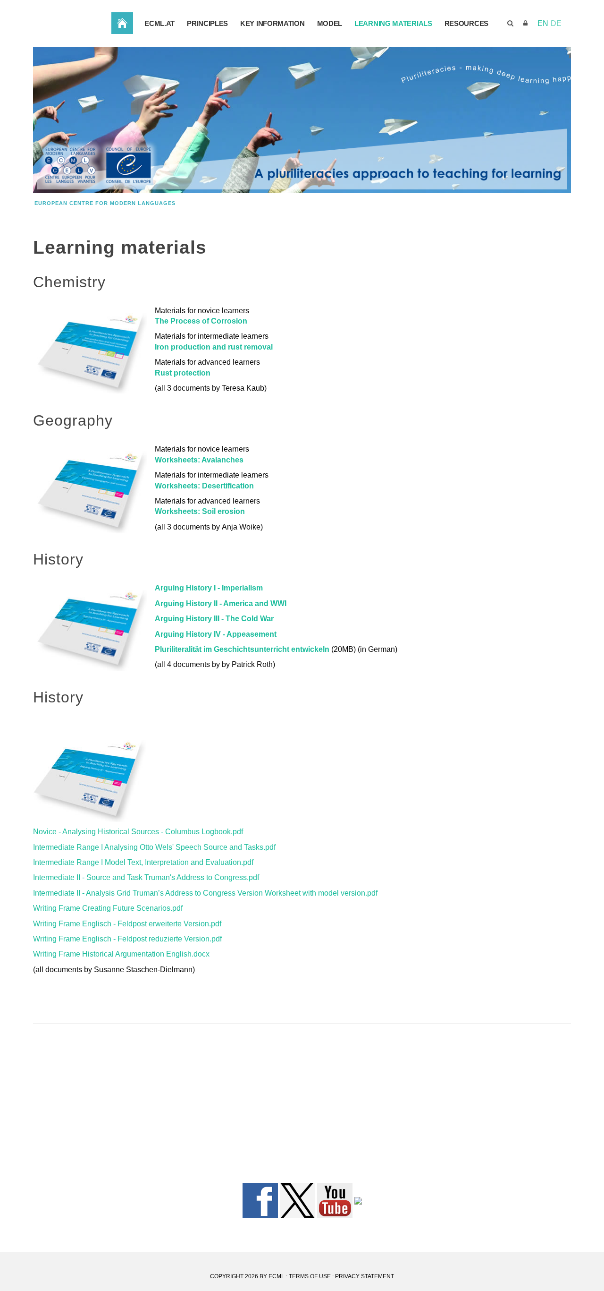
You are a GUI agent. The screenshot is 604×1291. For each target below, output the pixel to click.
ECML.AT (159, 23)
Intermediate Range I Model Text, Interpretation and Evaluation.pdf (143, 862)
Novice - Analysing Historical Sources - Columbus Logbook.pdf (138, 832)
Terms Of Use (310, 1276)
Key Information (272, 23)
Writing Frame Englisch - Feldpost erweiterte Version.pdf (127, 924)
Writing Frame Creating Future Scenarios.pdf (108, 908)
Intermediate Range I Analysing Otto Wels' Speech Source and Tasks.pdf (154, 847)
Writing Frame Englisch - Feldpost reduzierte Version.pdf (127, 939)
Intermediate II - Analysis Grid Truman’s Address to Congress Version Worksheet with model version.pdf (205, 893)
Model (330, 23)
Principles (207, 23)
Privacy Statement (364, 1276)
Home (122, 23)
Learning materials (393, 23)
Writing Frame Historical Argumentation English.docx (121, 954)
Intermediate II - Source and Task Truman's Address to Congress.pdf (146, 877)
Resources (466, 23)
